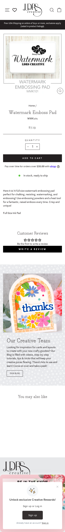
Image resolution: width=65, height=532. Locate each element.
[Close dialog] (62, 477)
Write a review (32, 249)
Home (32, 105)
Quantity (32, 140)
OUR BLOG (15, 373)
